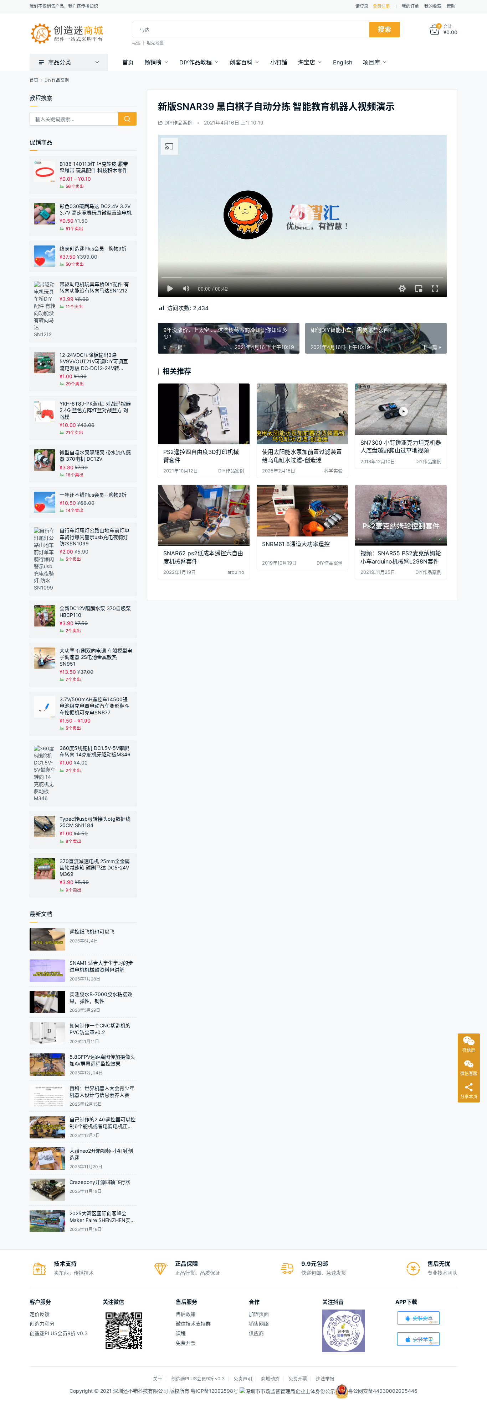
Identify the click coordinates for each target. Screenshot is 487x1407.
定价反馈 (40, 1314)
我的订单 (410, 6)
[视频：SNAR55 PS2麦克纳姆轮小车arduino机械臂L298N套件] (401, 515)
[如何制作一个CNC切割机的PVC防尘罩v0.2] (47, 1033)
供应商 (256, 1333)
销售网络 (259, 1324)
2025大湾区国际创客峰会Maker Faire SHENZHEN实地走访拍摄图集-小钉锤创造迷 (102, 1220)
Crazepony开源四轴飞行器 (100, 1182)
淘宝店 (306, 62)
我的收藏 (432, 6)
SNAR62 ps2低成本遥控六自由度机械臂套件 (203, 557)
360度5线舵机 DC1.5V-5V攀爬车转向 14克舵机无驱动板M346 (95, 751)
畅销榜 (153, 62)
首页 (128, 62)
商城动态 (270, 1378)
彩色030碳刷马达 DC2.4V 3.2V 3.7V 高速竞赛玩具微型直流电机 (96, 209)
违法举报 (325, 1378)
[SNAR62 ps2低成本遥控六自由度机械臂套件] (204, 515)
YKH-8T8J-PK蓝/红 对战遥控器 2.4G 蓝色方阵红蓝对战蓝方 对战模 (95, 410)
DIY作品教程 (195, 62)
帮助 (451, 6)
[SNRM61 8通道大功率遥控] (302, 510)
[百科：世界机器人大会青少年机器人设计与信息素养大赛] (47, 1096)
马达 (136, 43)
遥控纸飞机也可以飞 (92, 932)
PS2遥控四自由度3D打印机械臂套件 (201, 455)
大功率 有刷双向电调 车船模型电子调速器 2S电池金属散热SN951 (96, 656)
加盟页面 (259, 1314)
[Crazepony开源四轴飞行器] (47, 1190)
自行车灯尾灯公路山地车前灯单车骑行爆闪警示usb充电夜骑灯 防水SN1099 (94, 536)
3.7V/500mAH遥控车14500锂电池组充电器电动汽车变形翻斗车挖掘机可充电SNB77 (94, 705)
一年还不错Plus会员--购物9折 (93, 495)
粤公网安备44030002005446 (382, 1390)
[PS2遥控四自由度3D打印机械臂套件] (204, 414)
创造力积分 (42, 1324)
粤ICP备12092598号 (215, 1390)
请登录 (361, 6)
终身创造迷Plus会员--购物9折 (93, 248)
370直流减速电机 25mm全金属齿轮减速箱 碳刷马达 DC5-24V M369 (95, 867)
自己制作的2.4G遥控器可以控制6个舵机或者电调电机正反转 (102, 1126)
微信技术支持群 (193, 1324)
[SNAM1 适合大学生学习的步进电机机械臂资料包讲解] (47, 970)
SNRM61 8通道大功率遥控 (296, 544)
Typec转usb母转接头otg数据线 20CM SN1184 (95, 822)
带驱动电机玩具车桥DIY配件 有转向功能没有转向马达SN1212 (94, 287)
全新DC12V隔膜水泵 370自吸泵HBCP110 (95, 611)
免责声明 (243, 1378)
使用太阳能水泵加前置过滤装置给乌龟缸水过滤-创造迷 (302, 455)
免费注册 (381, 6)
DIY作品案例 (178, 123)
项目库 (371, 62)
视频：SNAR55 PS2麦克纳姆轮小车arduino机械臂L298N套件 (400, 557)
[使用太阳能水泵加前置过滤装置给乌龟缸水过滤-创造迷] (302, 414)
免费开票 (186, 1343)
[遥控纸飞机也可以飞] (47, 939)
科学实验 (333, 471)
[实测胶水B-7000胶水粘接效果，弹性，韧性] (47, 1002)
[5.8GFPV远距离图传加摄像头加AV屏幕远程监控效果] (47, 1064)
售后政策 (186, 1314)
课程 (181, 1333)
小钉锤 (278, 62)
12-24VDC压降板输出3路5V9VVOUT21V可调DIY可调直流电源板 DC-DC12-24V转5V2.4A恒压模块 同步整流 (94, 361)
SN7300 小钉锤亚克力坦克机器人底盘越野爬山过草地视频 (400, 446)
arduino (235, 572)
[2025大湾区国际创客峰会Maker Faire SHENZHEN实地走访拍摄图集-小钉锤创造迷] (47, 1221)
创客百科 (241, 62)
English (342, 62)
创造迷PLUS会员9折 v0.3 (59, 1333)
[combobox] (250, 29)
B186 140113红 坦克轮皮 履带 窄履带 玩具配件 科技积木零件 (94, 167)
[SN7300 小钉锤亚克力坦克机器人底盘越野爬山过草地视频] (401, 409)
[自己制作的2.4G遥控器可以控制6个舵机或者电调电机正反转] (47, 1127)
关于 (157, 1378)
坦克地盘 (155, 43)
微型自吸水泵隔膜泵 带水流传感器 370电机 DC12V (95, 455)
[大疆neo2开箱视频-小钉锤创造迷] (47, 1158)
